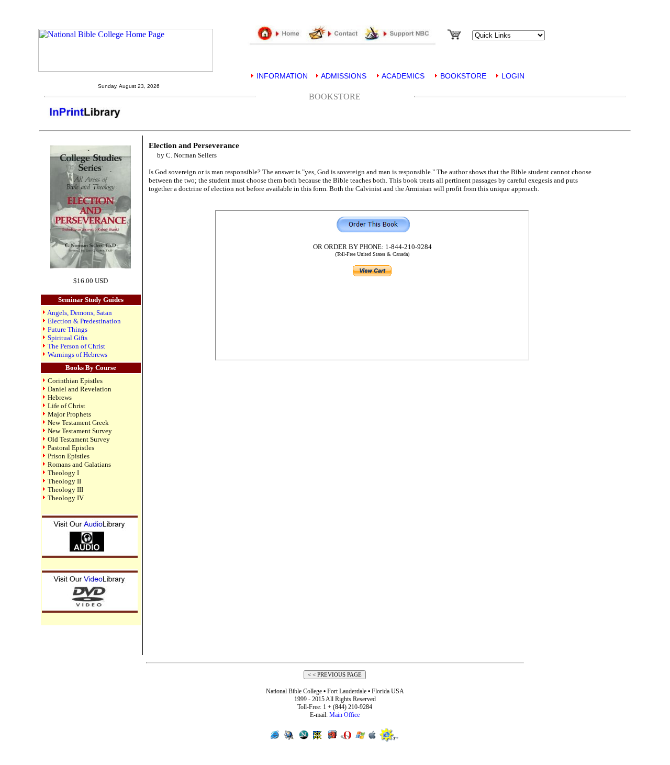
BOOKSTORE (462, 76)
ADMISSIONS (342, 76)
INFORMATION (281, 76)
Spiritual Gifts (67, 338)
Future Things (67, 329)
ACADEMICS (402, 76)
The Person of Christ (76, 346)
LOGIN (511, 76)
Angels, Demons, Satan (79, 313)
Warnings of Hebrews (77, 354)
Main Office (344, 714)
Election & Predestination (84, 321)
